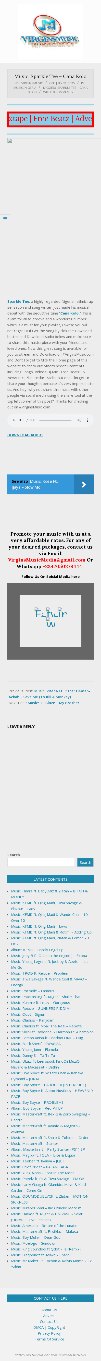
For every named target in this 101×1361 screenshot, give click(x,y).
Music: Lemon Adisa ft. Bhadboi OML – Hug (47, 1037)
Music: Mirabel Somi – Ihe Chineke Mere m (46, 1207)
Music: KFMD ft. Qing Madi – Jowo (39, 926)
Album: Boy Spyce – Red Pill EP (37, 1108)
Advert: (49, 1315)
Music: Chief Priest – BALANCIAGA (39, 1166)
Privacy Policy (49, 1333)
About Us (49, 1309)
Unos (54, 1355)
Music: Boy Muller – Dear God (36, 1237)
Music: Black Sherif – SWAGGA (36, 1043)
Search (13, 854)
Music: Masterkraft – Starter (34, 1143)
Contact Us (49, 1321)
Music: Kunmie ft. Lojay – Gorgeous (40, 1002)
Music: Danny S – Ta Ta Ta (33, 1055)
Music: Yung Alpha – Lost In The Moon (43, 1172)
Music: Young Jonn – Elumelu (34, 1049)
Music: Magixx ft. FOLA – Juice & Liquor (43, 1155)
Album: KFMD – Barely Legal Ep (37, 949)
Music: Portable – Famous (32, 990)
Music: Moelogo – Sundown (33, 1243)
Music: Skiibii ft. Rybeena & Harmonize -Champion (52, 1031)
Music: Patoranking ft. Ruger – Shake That (46, 996)
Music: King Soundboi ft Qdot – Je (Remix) (46, 1249)
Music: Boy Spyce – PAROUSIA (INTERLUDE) (48, 1084)
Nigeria (30, 87)
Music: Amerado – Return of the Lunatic (44, 1225)
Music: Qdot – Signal (28, 1014)
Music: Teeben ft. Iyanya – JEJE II (38, 1161)
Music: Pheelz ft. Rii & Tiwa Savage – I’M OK (48, 1178)
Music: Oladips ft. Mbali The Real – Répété (46, 1026)
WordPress (79, 1355)
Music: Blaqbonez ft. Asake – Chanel (41, 1254)
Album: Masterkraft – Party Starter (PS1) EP (48, 1149)
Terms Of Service (49, 1339)
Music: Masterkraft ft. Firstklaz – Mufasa (44, 1231)
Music (18, 87)
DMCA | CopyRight (49, 1327)
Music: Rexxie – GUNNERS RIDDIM (40, 1008)
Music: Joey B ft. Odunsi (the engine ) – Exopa (49, 955)
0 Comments (63, 92)
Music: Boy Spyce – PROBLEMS (37, 1102)
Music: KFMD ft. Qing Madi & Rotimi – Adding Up (51, 932)
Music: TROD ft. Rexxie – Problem (39, 973)
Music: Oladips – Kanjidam (32, 1020)
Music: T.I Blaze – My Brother (53, 702)
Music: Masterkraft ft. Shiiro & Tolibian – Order (50, 1137)
